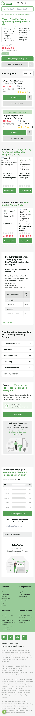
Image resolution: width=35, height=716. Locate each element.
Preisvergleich (9, 190)
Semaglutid (23, 40)
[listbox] (17, 534)
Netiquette (21, 646)
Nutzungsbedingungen (8, 646)
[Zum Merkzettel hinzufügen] (14, 29)
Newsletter (4, 600)
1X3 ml (5, 54)
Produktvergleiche (6, 629)
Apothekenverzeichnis (7, 615)
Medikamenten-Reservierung (5, 595)
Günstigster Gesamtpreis (18, 112)
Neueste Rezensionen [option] (12, 535)
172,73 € (7, 86)
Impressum (4, 643)
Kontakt (3, 605)
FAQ (2, 603)
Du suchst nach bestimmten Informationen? (17, 521)
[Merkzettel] (22, 3)
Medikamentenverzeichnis (8, 622)
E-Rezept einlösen (17, 103)
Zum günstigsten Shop (16, 59)
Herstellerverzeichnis (7, 620)
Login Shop (22, 592)
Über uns (3, 592)
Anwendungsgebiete (6, 626)
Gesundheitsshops (6, 618)
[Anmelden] (25, 3)
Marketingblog (23, 596)
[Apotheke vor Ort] (18, 3)
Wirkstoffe (4, 624)
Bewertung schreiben (17, 514)
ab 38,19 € (8, 236)
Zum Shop (13, 97)
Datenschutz (14, 643)
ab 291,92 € (25, 236)
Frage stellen (17, 414)
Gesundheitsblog (5, 598)
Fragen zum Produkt (14, 65)
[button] (29, 3)
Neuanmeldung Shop (24, 594)
